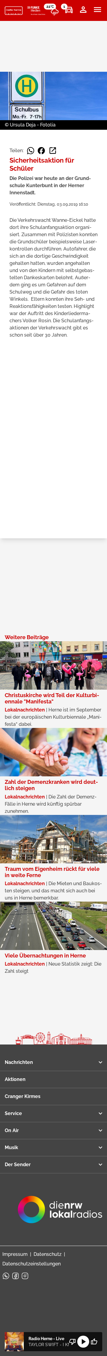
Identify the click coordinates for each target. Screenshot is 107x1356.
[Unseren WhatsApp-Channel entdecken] (6, 1275)
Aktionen (15, 1079)
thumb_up (93, 1341)
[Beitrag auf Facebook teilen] (41, 150)
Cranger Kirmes (22, 1096)
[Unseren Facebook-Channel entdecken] (15, 1275)
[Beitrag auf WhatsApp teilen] (30, 150)
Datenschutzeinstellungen (31, 1264)
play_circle (83, 1341)
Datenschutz (48, 1254)
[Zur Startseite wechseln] (14, 10)
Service (13, 1113)
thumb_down (72, 1341)
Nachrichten (19, 1062)
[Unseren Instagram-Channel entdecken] (25, 1275)
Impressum (15, 1254)
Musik (11, 1147)
